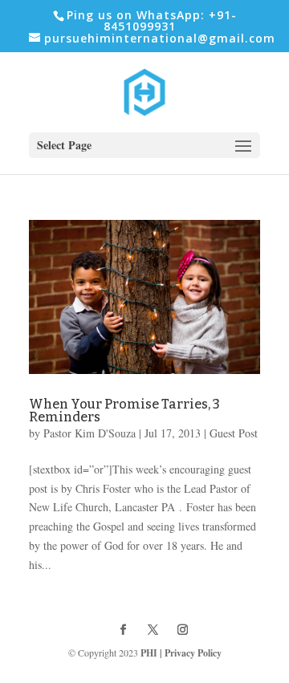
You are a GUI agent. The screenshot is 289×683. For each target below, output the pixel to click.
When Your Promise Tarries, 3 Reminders (124, 410)
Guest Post (234, 433)
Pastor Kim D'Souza (89, 433)
